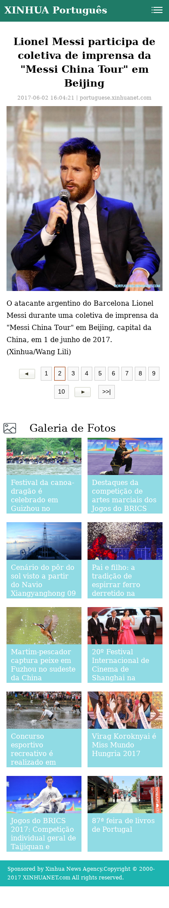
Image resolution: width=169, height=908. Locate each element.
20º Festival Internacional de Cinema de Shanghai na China (120, 669)
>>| (106, 391)
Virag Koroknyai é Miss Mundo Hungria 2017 (124, 745)
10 (61, 391)
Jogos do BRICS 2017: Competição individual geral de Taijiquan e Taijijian (43, 838)
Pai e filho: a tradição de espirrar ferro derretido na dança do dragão (121, 584)
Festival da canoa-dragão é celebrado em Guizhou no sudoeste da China (43, 499)
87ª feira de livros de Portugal (123, 825)
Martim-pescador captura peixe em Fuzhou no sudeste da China (43, 665)
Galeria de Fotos (72, 428)
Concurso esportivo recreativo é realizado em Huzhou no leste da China (39, 758)
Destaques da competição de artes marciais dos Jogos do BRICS (124, 495)
